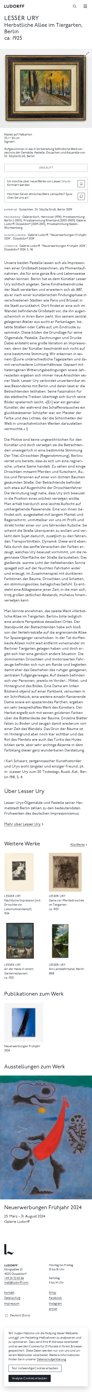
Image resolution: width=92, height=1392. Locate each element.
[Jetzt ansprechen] (81, 196)
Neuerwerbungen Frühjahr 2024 (43, 1208)
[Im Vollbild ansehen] (87, 53)
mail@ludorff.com (16, 1283)
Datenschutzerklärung (51, 1359)
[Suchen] (74, 6)
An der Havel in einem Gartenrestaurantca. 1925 (18, 974)
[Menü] (85, 6)
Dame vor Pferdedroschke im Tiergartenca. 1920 (66, 905)
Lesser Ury (21, 19)
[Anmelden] (81, 183)
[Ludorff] (14, 6)
